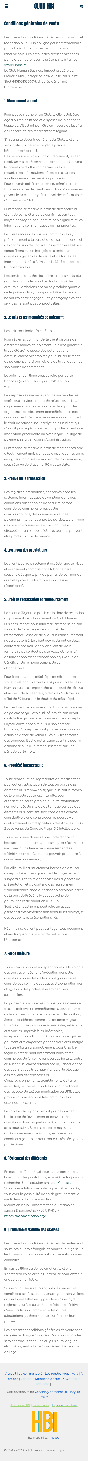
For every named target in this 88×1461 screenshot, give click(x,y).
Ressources (41, 1405)
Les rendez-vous (57, 1373)
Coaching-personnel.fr (51, 1392)
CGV (66, 1378)
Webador (54, 1437)
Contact (64, 1183)
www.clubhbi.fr (15, 65)
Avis (75, 1373)
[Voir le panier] (81, 6)
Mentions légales (48, 1378)
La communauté (30, 1373)
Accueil (10, 1373)
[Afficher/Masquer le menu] (6, 6)
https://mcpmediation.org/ (25, 1216)
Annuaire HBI (20, 1405)
